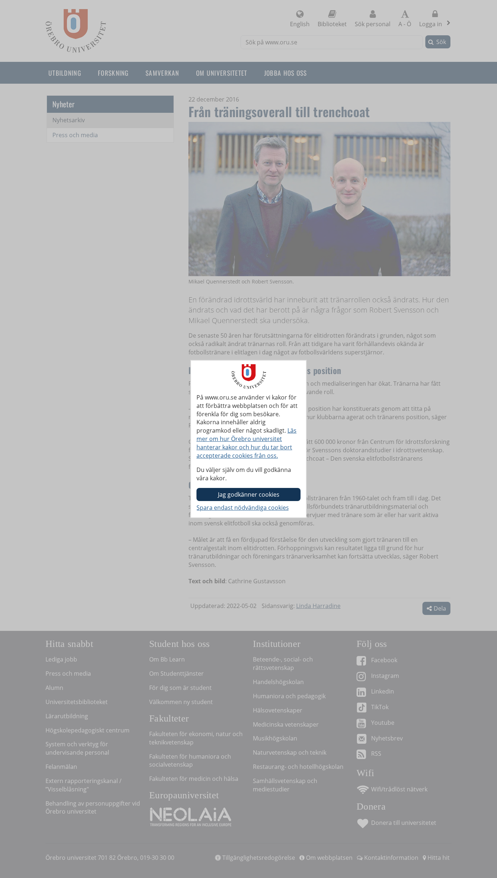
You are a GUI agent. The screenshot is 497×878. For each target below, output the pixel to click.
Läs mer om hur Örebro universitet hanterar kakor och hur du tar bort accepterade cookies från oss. (246, 443)
